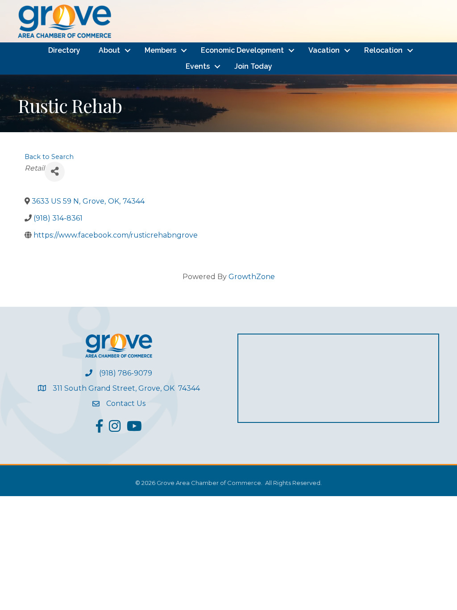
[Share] (55, 172)
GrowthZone (251, 276)
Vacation (324, 50)
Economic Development (242, 50)
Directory (64, 50)
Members (160, 50)
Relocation (383, 50)
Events (198, 66)
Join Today (253, 66)
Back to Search (49, 157)
